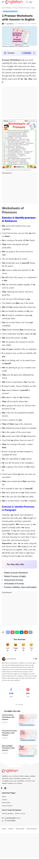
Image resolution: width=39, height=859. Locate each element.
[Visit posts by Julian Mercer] (4, 659)
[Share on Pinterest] (12, 632)
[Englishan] (13, 2)
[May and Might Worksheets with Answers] (28, 750)
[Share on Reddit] (26, 632)
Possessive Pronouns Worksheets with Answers (9, 733)
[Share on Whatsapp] (17, 632)
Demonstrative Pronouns (13, 580)
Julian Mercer (9, 23)
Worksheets (9, 8)
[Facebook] (33, 659)
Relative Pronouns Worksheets (16, 573)
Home (3, 8)
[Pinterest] (36, 659)
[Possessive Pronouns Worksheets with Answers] (28, 734)
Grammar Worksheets (10, 11)
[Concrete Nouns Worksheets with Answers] (28, 719)
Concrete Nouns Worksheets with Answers (8, 717)
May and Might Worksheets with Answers (8, 748)
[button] (3, 2)
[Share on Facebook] (8, 632)
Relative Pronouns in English (15, 576)
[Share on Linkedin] (22, 632)
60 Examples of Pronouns (14, 583)
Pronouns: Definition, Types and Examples (20, 587)
